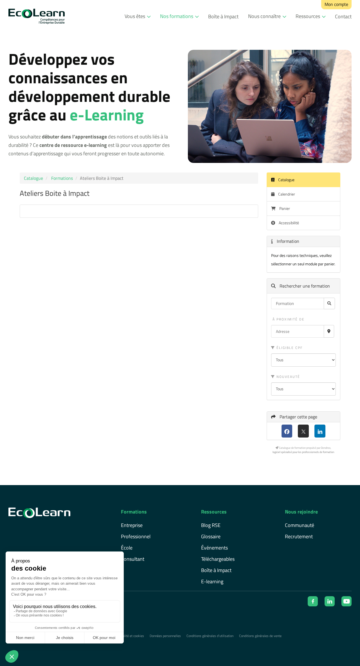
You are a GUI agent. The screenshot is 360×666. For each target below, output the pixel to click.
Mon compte (336, 4)
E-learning (212, 581)
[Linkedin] (330, 601)
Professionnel (135, 536)
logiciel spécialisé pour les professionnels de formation (303, 452)
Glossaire (210, 536)
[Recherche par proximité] (329, 331)
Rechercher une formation (304, 285)
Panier (284, 208)
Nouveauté (287, 376)
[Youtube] (346, 601)
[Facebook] (287, 431)
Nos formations (176, 16)
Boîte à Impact (223, 16)
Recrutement (299, 536)
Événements (214, 547)
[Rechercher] (329, 303)
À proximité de (288, 319)
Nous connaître (264, 16)
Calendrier (286, 194)
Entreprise (132, 525)
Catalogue (33, 178)
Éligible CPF (289, 347)
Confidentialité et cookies (126, 635)
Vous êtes (135, 16)
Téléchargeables (218, 559)
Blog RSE (210, 525)
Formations (62, 178)
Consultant (132, 559)
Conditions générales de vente (260, 635)
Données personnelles (165, 635)
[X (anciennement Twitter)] (303, 431)
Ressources (308, 16)
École (126, 547)
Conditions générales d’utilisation (209, 635)
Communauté (299, 525)
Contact (343, 16)
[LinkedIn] (319, 431)
